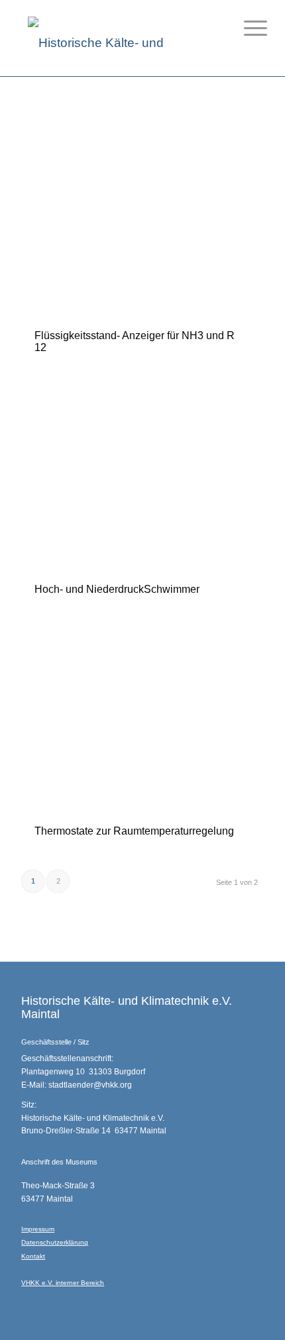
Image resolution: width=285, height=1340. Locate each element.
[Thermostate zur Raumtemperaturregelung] (139, 716)
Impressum (37, 1229)
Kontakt (33, 1256)
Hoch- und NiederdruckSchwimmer (117, 589)
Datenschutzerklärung (54, 1242)
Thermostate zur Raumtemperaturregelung (134, 831)
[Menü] (245, 27)
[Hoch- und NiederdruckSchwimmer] (139, 475)
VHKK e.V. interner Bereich (62, 1282)
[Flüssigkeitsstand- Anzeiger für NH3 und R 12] (139, 222)
